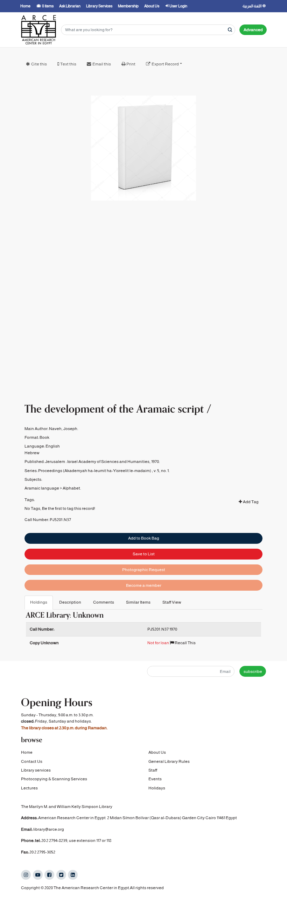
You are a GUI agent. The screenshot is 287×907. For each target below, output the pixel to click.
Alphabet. (72, 488)
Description (70, 602)
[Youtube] (38, 875)
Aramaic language (41, 488)
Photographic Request (143, 569)
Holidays (156, 788)
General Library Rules (169, 761)
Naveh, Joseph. (63, 428)
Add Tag (250, 501)
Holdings (38, 602)
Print (130, 64)
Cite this (39, 64)
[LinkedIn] (73, 875)
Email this (101, 64)
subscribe (253, 671)
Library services (36, 770)
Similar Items (138, 602)
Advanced (253, 29)
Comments (103, 602)
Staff (152, 770)
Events (155, 778)
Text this (68, 64)
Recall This (185, 642)
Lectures (29, 788)
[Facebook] (49, 875)
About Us (157, 752)
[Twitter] (61, 875)
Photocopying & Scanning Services (54, 778)
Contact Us (31, 761)
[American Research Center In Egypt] (38, 29)
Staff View (171, 602)
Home (27, 752)
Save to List (144, 553)
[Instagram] (26, 875)
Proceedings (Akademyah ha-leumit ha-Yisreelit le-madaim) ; (95, 470)
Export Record (165, 64)
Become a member (143, 585)
